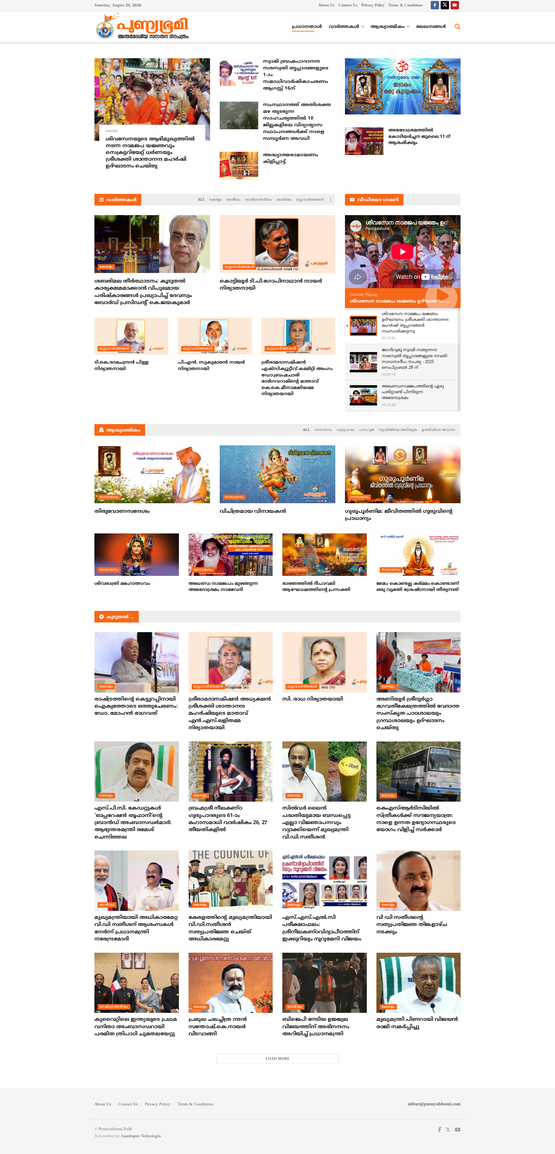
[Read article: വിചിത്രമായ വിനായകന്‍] (277, 474)
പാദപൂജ (366, 430)
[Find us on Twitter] (445, 5)
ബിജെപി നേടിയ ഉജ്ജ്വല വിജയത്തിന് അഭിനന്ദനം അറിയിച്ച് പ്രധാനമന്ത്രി (315, 1026)
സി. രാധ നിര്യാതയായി (312, 699)
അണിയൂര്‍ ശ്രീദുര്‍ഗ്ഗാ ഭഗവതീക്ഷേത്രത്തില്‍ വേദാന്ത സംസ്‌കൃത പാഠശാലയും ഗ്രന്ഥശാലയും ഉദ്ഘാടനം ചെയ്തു (418, 713)
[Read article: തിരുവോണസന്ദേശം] (152, 474)
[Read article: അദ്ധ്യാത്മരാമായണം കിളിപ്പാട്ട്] (239, 165)
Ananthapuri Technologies (141, 1136)
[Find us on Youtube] (455, 5)
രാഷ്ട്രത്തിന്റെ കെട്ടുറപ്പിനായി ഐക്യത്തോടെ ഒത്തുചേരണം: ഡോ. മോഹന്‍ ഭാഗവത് (136, 706)
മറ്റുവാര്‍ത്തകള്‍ (309, 199)
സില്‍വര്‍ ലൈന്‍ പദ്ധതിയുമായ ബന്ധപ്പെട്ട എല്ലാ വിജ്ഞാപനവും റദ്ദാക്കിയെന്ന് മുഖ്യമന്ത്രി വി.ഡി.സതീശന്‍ (316, 823)
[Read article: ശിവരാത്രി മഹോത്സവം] (136, 554)
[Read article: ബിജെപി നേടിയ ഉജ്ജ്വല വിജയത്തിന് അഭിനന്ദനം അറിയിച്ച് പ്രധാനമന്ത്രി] (324, 983)
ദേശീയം (233, 199)
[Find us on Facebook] (435, 5)
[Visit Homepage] (143, 27)
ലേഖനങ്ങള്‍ (431, 27)
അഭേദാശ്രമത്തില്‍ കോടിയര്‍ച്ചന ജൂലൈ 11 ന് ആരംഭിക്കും (419, 137)
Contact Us (348, 5)
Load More (278, 1059)
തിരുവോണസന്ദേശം (122, 511)
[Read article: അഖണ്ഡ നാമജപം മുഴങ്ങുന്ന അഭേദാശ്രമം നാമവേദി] (231, 554)
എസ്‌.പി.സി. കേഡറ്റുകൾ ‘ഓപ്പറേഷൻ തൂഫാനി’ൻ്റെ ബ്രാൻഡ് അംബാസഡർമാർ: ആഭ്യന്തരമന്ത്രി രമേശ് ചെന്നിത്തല (133, 823)
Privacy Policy (372, 5)
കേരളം (112, 131)
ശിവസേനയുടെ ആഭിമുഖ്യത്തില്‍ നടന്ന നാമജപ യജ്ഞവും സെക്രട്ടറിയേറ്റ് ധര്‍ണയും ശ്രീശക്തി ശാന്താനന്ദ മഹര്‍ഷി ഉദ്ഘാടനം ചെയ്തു (150, 152)
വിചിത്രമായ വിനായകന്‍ (253, 511)
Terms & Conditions (405, 5)
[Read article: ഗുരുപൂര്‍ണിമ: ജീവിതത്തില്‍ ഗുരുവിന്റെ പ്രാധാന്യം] (403, 474)
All (201, 199)
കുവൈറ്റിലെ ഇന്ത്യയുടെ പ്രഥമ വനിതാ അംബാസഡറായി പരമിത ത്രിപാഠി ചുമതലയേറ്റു (135, 1026)
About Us (326, 5)
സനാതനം (323, 430)
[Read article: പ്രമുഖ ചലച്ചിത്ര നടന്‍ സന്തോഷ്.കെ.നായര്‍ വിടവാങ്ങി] (231, 983)
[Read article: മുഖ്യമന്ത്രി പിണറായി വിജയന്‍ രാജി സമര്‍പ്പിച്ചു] (418, 983)
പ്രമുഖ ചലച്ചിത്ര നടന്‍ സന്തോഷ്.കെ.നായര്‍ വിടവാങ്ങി (218, 1026)
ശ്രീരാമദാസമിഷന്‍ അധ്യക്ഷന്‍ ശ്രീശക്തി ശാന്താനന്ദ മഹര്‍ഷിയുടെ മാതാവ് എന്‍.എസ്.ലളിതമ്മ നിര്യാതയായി (230, 713)
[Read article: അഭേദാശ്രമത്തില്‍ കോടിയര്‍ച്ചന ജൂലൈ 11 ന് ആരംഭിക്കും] (364, 141)
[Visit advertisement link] (403, 86)
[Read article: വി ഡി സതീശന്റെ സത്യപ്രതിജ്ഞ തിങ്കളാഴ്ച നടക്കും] (418, 880)
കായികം (284, 199)
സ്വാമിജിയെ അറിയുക (398, 430)
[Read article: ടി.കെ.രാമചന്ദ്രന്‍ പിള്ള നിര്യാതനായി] (131, 336)
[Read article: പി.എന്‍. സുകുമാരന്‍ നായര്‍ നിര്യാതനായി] (215, 336)
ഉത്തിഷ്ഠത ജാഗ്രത (438, 430)
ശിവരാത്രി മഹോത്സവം (122, 583)
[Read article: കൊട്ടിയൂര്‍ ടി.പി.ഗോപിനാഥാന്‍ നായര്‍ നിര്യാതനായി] (277, 244)
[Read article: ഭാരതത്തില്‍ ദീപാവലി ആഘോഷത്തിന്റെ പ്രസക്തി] (324, 554)
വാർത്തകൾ (344, 27)
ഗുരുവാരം (346, 430)
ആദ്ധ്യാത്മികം (388, 27)
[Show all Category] (330, 199)
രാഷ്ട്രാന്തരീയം (258, 199)
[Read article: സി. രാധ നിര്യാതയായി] (324, 662)
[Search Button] (458, 27)
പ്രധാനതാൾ (307, 27)
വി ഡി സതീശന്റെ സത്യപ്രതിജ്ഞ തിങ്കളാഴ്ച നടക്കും (411, 924)
